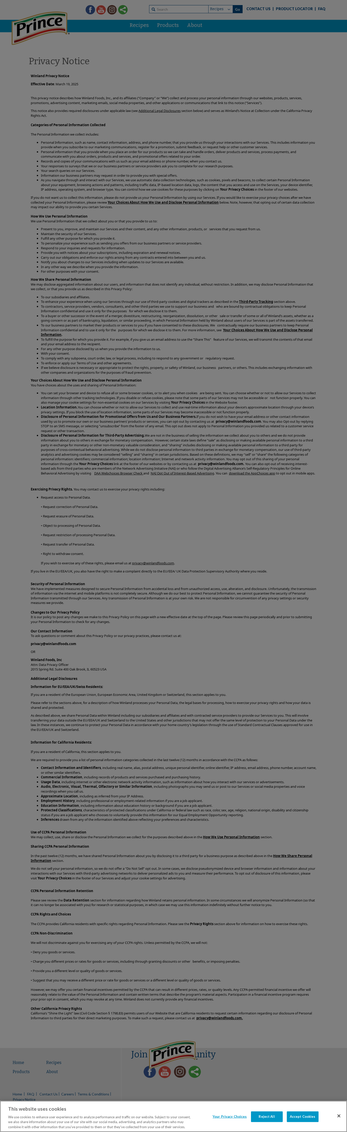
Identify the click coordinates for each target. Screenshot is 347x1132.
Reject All (267, 1116)
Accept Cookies (303, 1116)
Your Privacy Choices (230, 1116)
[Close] (338, 1116)
